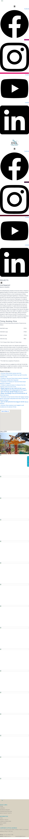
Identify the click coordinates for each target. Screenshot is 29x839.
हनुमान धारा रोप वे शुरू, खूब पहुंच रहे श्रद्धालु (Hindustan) (12, 391)
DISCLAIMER (3, 823)
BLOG (1, 824)
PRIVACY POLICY (4, 819)
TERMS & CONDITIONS (5, 821)
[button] (14, 6)
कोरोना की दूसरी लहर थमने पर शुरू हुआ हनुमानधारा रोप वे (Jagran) (14, 390)
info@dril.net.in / (9, 836)
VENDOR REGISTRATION (6, 811)
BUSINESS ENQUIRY (5, 809)
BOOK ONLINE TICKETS (6, 813)
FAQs (1, 818)
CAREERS (2, 808)
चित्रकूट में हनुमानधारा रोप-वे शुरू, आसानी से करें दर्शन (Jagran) (13, 388)
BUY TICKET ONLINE (28, 461)
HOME (1, 806)
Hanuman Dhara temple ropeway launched (11, 373)
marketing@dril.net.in (20, 836)
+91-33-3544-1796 (8, 834)
